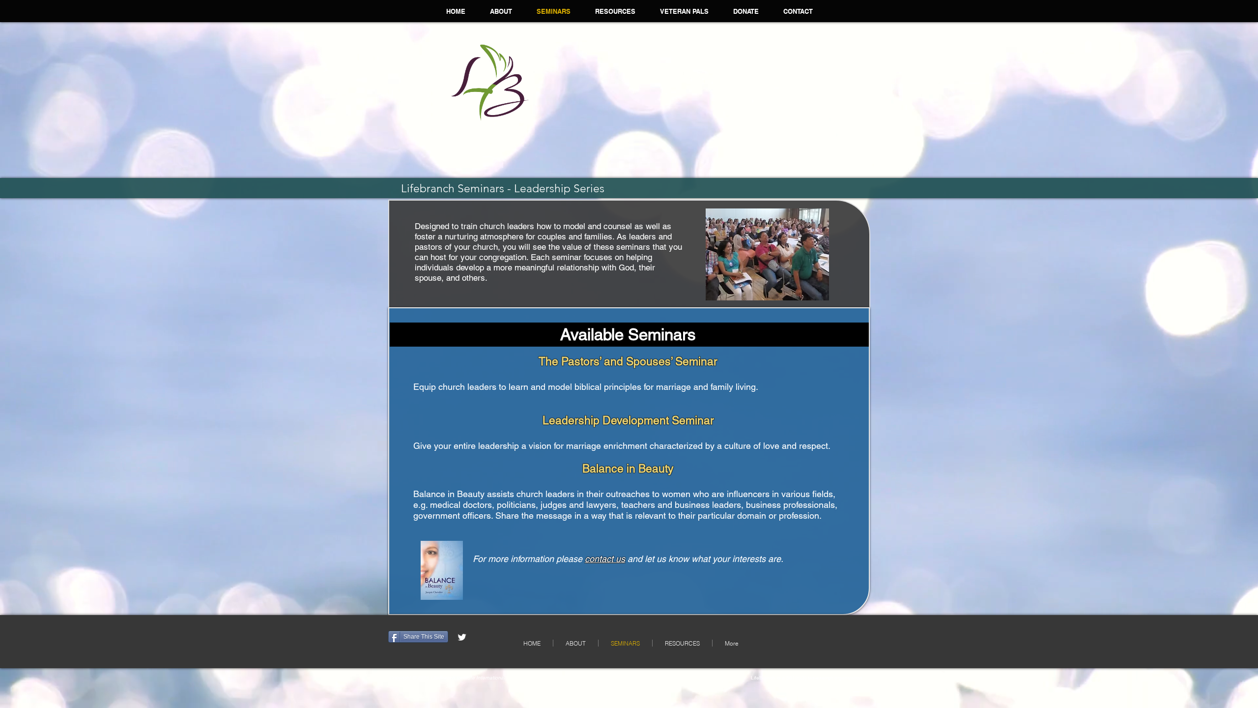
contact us (605, 559)
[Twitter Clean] (462, 637)
